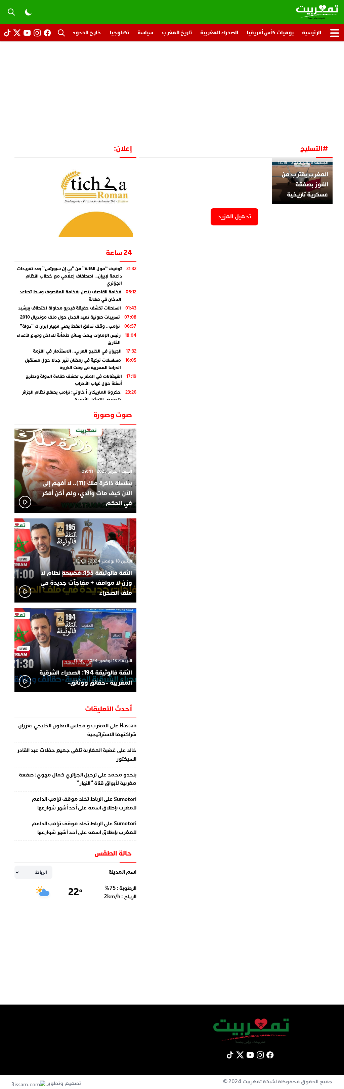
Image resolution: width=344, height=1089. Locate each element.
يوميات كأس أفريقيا (270, 32)
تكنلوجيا (119, 32)
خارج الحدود (87, 32)
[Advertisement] (172, 92)
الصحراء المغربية (219, 32)
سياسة (145, 32)
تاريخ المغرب (177, 32)
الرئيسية (311, 32)
